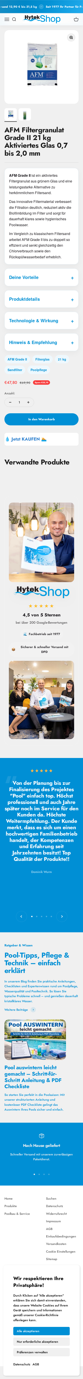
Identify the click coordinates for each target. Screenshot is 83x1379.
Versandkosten (56, 1244)
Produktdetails (24, 299)
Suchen (51, 1198)
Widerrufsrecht (56, 1213)
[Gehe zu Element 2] (25, 115)
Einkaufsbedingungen (61, 1236)
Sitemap (51, 1259)
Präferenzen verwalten (32, 1352)
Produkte (10, 1206)
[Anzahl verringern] (10, 402)
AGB (36, 1364)
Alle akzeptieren (28, 1331)
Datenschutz (21, 1364)
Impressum (53, 1221)
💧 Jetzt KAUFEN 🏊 (26, 439)
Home (8, 1198)
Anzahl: (9, 393)
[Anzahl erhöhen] (28, 402)
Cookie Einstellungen (60, 1251)
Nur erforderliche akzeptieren (37, 1341)
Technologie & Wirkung (33, 320)
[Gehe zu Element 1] (10, 115)
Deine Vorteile (24, 277)
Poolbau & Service (17, 1213)
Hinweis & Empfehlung (33, 342)
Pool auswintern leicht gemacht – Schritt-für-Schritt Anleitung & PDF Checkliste (33, 1077)
